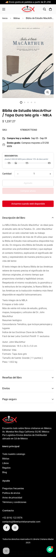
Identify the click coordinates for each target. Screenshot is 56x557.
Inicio (5, 18)
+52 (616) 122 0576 (12, 517)
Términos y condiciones (14, 502)
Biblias (16, 18)
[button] (50, 9)
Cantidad (6, 173)
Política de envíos (11, 493)
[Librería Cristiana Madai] (28, 9)
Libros (5, 463)
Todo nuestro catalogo (13, 454)
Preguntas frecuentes (13, 488)
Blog (4, 472)
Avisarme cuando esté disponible (28, 203)
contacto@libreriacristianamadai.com (21, 521)
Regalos (6, 467)
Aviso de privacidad (12, 497)
